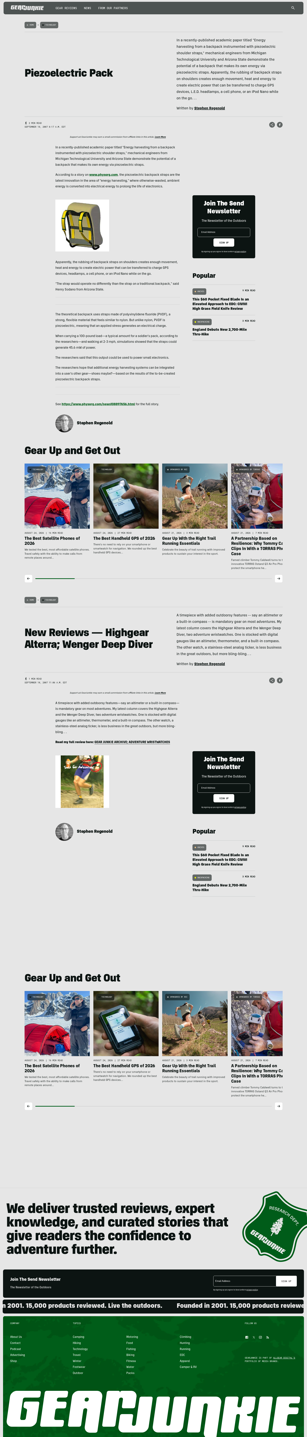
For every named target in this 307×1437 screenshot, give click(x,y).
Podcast (15, 1349)
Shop (13, 1361)
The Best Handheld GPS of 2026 (124, 539)
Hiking (77, 1343)
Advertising (17, 1355)
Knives (200, 291)
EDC (182, 1355)
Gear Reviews (66, 8)
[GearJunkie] (27, 8)
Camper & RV (188, 1367)
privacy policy (240, 252)
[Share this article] (272, 125)
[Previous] (28, 579)
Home (32, 25)
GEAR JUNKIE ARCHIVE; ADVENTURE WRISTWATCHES (132, 742)
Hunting (185, 1343)
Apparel (185, 1361)
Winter (77, 1361)
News (87, 8)
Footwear (79, 1367)
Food (129, 1343)
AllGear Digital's (284, 1357)
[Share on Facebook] (280, 125)
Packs (130, 1373)
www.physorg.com (103, 175)
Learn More (160, 137)
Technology (50, 25)
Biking (130, 1355)
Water (130, 1367)
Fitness (131, 1361)
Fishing (131, 1349)
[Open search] (293, 8)
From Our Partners (113, 8)
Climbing (185, 1337)
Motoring (132, 1337)
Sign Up (224, 242)
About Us (16, 1337)
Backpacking (203, 322)
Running (185, 1349)
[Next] (279, 579)
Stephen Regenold (95, 423)
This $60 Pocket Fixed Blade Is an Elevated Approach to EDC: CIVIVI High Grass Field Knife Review (220, 304)
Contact (15, 1343)
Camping (78, 1337)
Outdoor (78, 1373)
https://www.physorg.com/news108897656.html (98, 404)
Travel (77, 1355)
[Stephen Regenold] (64, 423)
